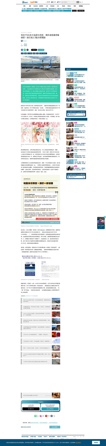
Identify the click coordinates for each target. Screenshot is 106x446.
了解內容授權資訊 (52, 422)
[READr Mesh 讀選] (58, 2)
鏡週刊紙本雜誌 (35, 422)
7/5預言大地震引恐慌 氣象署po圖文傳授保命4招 (35, 361)
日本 (22, 53)
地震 (34, 53)
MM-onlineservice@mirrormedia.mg (41, 439)
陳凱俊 (25, 44)
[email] (83, 436)
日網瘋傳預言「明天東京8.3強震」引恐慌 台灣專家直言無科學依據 (36, 307)
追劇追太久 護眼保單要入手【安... (80, 150)
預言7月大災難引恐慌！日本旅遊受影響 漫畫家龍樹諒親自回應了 (36, 300)
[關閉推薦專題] (105, 217)
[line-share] (25, 50)
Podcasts (74, 10)
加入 (38, 416)
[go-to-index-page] (25, 2)
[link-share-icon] (27, 50)
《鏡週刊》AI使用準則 (61, 436)
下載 (54, 416)
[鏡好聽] (48, 2)
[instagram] (80, 436)
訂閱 (49, 416)
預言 (37, 53)
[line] (74, 436)
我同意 (96, 442)
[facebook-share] (22, 50)
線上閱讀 (54, 427)
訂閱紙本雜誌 (81, 10)
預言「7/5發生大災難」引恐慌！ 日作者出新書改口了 (36, 348)
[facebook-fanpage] (78, 436)
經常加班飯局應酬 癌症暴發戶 (30, 395)
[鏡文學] (53, 2)
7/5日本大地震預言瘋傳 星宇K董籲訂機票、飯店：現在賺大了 (36, 354)
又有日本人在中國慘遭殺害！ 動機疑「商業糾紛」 (36, 334)
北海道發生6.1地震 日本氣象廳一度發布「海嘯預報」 (36, 341)
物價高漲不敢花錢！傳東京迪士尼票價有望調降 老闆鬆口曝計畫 (36, 321)
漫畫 (25, 53)
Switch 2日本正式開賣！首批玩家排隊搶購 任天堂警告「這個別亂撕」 (36, 314)
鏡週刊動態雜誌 (43, 422)
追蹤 (43, 416)
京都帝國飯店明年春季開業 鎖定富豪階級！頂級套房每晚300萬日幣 (36, 327)
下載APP (45, 436)
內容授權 (40, 436)
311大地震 (30, 53)
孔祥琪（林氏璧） (43, 53)
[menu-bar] (82, 2)
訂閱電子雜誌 (33, 436)
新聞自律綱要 (52, 436)
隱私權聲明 (78, 442)
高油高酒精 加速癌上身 (79, 137)
